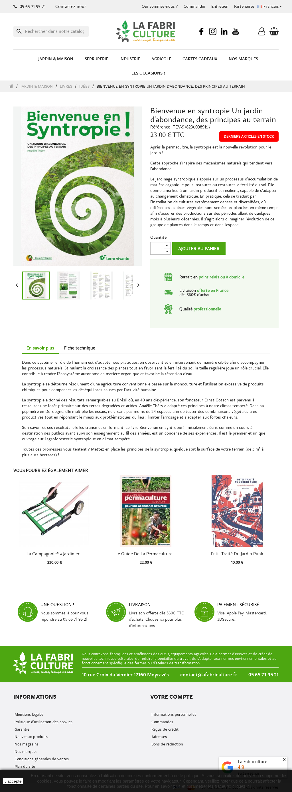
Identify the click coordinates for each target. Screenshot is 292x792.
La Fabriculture (252, 762)
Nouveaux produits (30, 736)
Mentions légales (28, 714)
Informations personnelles (173, 714)
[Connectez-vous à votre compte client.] (261, 33)
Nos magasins (25, 744)
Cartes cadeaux (199, 59)
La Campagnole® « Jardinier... (55, 554)
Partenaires (244, 6)
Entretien (219, 6)
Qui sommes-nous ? (160, 6)
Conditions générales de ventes (41, 759)
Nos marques (243, 59)
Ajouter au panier (199, 249)
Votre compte (171, 696)
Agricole (161, 59)
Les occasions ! (148, 73)
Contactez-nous (70, 6)
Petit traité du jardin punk (237, 554)
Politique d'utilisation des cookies (42, 721)
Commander (195, 6)
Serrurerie (96, 59)
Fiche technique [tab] (79, 348)
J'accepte (13, 781)
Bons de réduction (166, 744)
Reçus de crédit (164, 729)
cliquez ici (241, 786)
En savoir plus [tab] (40, 348)
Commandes (161, 721)
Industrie (129, 59)
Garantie (21, 729)
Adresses (158, 736)
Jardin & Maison (55, 59)
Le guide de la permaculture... (145, 554)
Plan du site (24, 766)
